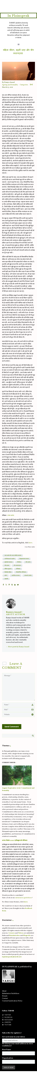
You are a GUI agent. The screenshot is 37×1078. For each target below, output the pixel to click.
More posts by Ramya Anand (18, 647)
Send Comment (12, 726)
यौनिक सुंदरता (8, 569)
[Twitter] (6, 584)
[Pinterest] (9, 584)
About (4, 991)
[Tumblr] (12, 584)
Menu (18, 44)
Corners (11, 933)
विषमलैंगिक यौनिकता (21, 572)
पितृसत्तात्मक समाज (24, 559)
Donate (4, 996)
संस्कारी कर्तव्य (27, 575)
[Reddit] (18, 584)
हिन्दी (31, 85)
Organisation (7, 1058)
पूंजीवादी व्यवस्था (8, 562)
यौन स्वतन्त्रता (17, 565)
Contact (5, 998)
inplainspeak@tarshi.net (11, 957)
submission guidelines (23, 898)
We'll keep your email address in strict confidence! (17, 1045)
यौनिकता (18, 569)
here (30, 543)
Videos (20, 933)
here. (26, 902)
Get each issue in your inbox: (13, 1037)
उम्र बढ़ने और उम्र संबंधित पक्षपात (13, 555)
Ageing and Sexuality (10, 85)
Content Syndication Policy (12, 1001)
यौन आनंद (28, 562)
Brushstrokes (14, 935)
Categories (24, 85)
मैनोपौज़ (19, 562)
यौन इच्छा (7, 565)
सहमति (6, 579)
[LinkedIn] (15, 584)
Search (33, 736)
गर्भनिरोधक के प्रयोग (10, 559)
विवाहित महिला (8, 572)
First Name (6, 1050)
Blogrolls (27, 935)
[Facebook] (3, 584)
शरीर (6, 575)
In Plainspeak (18, 15)
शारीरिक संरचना (16, 575)
